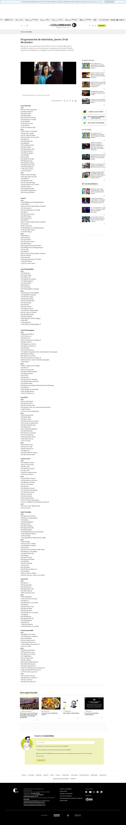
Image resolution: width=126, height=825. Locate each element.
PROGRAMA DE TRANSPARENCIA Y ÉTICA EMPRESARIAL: (37, 800)
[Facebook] (72, 100)
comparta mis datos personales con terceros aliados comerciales (65, 753)
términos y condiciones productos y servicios (50, 746)
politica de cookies (98, 1)
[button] (104, 70)
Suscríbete (101, 25)
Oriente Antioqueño (26, 711)
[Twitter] (70, 100)
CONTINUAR (109, 2)
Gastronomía (46, 711)
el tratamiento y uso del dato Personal (48, 749)
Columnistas (67, 711)
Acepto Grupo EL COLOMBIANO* (53, 746)
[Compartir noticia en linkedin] (75, 100)
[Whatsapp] (67, 100)
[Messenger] (64, 100)
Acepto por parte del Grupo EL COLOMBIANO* (54, 749)
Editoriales (89, 711)
